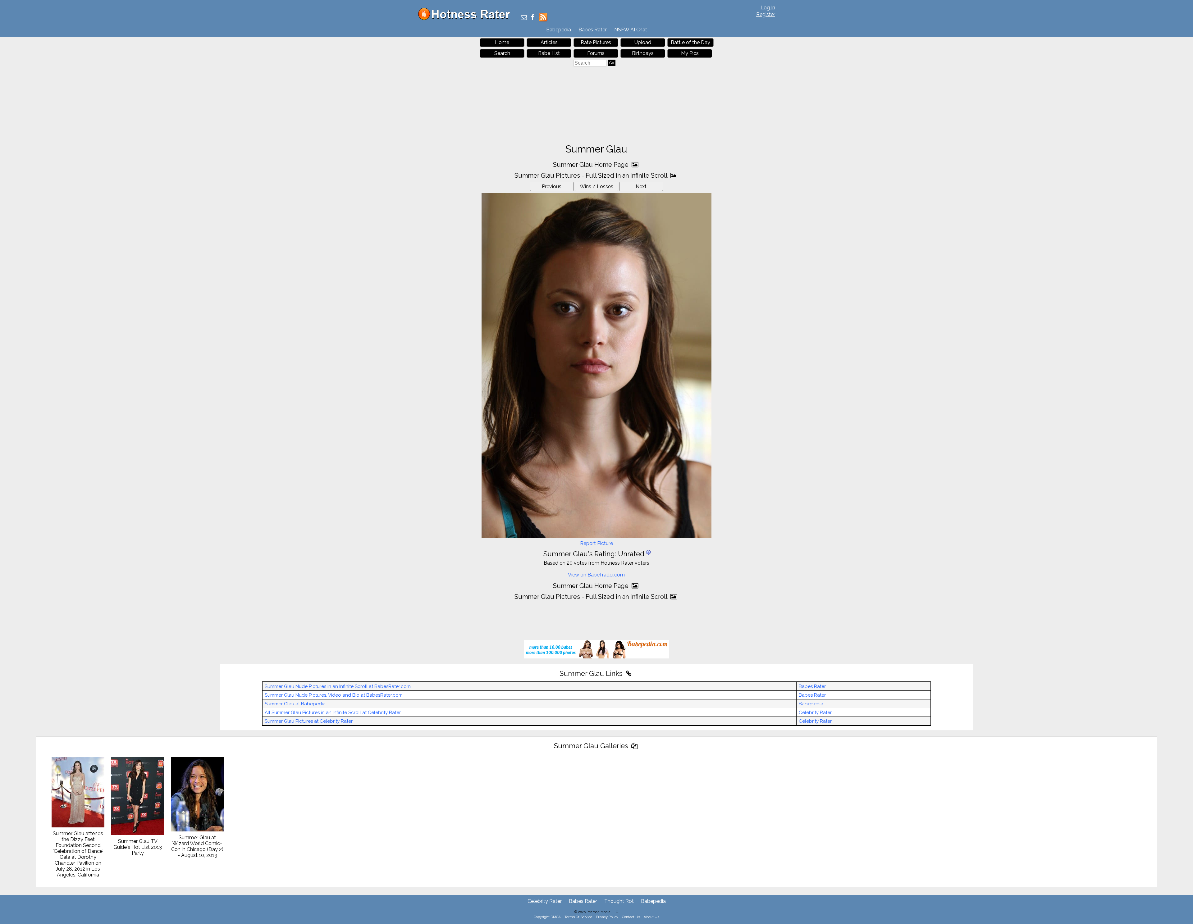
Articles (549, 42)
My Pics (690, 53)
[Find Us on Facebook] (533, 18)
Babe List (549, 53)
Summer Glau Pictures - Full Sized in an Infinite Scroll (591, 175)
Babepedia (558, 30)
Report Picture (596, 543)
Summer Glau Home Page (591, 164)
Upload (642, 42)
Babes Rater (592, 30)
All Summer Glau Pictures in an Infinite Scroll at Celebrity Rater (333, 712)
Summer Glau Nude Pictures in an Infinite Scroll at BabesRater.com (338, 686)
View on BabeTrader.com (596, 575)
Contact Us (631, 917)
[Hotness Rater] (466, 18)
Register (765, 14)
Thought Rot (619, 901)
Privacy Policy (607, 917)
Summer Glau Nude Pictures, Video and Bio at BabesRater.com (334, 695)
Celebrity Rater (815, 712)
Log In (768, 8)
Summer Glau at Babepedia (295, 704)
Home (502, 42)
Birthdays (643, 53)
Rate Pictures (596, 42)
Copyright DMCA (547, 917)
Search (502, 53)
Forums (596, 53)
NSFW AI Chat (630, 30)
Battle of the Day (690, 42)
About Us (651, 917)
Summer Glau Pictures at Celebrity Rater (309, 721)
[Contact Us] (523, 18)
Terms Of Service (578, 917)
